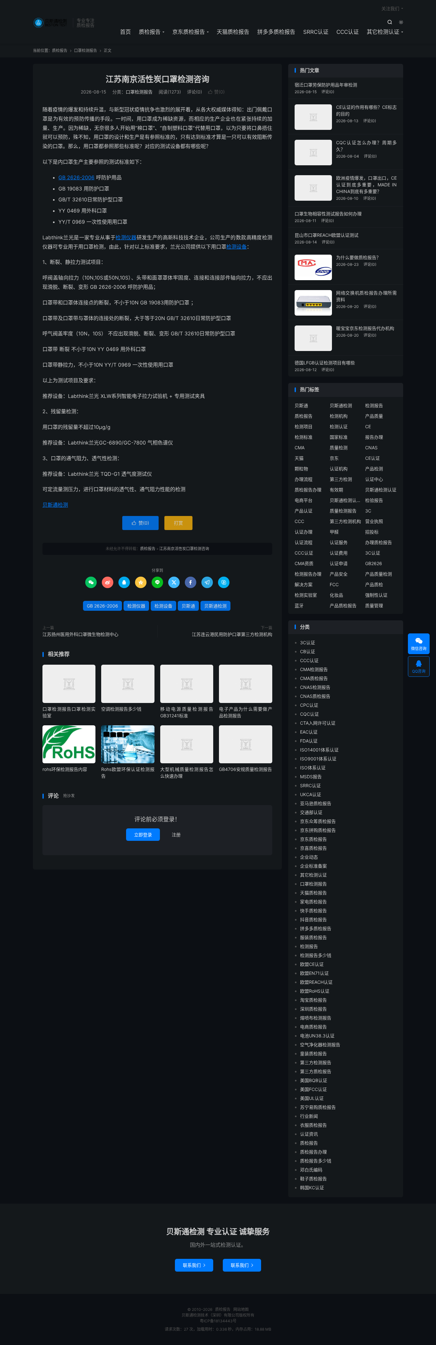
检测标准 (303, 437)
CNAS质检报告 (315, 696)
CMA (299, 447)
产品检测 (374, 468)
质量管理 (374, 605)
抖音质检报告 (313, 919)
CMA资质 (304, 563)
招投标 (372, 531)
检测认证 (339, 426)
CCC (299, 521)
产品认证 (303, 510)
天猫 (299, 458)
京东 (334, 458)
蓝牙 (299, 605)
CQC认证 (309, 714)
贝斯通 (188, 606)
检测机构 (339, 416)
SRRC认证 (315, 32)
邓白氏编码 (311, 1169)
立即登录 (143, 834)
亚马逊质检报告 (315, 803)
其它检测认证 (383, 32)
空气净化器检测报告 (320, 1044)
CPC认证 (309, 705)
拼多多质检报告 (276, 32)
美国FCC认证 (313, 1089)
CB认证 (307, 651)
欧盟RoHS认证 (314, 991)
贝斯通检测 (55, 505)
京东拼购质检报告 (318, 830)
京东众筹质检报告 (318, 821)
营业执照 (374, 521)
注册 (176, 834)
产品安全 (339, 574)
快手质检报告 (313, 910)
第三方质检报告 (315, 1071)
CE (368, 426)
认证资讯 (309, 1134)
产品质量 (374, 416)
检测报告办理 (308, 574)
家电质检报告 (313, 901)
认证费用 (339, 553)
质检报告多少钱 (315, 1160)
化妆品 (336, 595)
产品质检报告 (343, 605)
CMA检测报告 (314, 669)
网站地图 (241, 1309)
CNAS (371, 447)
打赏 (178, 523)
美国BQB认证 (313, 1080)
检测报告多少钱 (315, 955)
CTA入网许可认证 (317, 723)
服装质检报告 (313, 937)
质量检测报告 (343, 510)
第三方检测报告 (315, 1062)
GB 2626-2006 (76, 177)
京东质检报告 (188, 32)
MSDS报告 (311, 776)
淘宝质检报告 (313, 1000)
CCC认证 (347, 32)
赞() (216, 91)
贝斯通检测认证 (380, 489)
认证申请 (339, 563)
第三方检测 (341, 479)
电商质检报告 (313, 1026)
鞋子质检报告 (313, 1178)
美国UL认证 (312, 1098)
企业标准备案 (313, 866)
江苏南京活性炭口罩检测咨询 (157, 79)
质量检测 (339, 447)
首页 (125, 32)
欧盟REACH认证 (316, 982)
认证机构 (339, 468)
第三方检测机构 (345, 521)
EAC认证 (309, 732)
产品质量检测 (378, 574)
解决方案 (303, 584)
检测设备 (236, 246)
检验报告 (374, 500)
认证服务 (339, 542)
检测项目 (303, 426)
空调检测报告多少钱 (121, 709)
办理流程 (303, 479)
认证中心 (374, 479)
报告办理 (374, 437)
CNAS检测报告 (315, 687)
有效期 (336, 489)
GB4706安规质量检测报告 (245, 769)
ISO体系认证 (313, 767)
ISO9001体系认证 (318, 758)
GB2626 (373, 563)
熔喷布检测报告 (315, 1017)
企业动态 (309, 857)
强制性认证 (376, 595)
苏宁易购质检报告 (318, 1107)
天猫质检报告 (233, 32)
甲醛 (334, 531)
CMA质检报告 (314, 678)
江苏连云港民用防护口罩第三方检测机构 (232, 634)
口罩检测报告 (85, 50)
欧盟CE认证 (312, 964)
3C (368, 510)
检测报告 (374, 405)
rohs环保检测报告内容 (64, 769)
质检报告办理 (308, 489)
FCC (334, 584)
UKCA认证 (310, 794)
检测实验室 (306, 595)
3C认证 (372, 553)
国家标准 (339, 437)
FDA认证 (309, 740)
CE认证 (372, 458)
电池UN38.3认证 (317, 1035)
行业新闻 (309, 1116)
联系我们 (194, 1265)
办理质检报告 (378, 542)
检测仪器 (126, 237)
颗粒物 (301, 468)
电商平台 (303, 500)
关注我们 (390, 8)
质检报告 (51, 23)
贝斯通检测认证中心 (346, 500)
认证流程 (303, 542)
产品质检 (374, 584)
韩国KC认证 (312, 1187)
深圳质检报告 (313, 1009)
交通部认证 (311, 812)
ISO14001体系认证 (319, 749)
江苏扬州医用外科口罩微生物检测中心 (80, 634)
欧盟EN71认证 (314, 973)
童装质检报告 (313, 1053)
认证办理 (303, 531)
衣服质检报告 (313, 1125)
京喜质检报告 (313, 848)
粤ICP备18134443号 (218, 1321)
